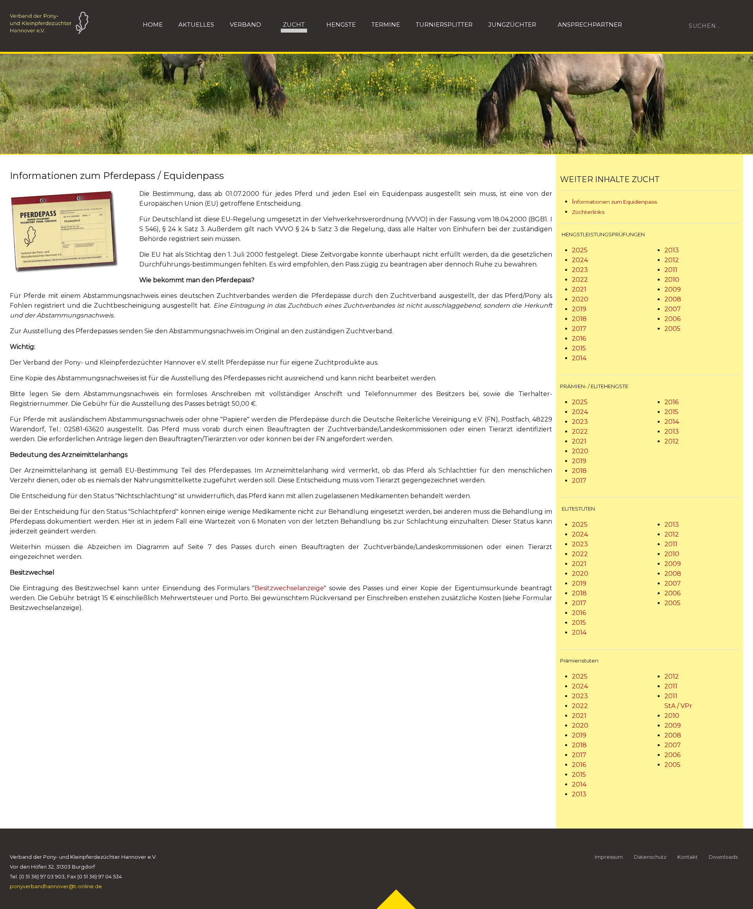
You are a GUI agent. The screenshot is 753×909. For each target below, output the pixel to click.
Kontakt (687, 857)
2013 (671, 250)
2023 (580, 270)
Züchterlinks (588, 212)
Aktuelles (196, 24)
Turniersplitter (444, 24)
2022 (580, 279)
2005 (672, 328)
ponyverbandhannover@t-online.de (56, 886)
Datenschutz (650, 857)
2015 (579, 348)
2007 (672, 309)
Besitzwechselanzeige (289, 588)
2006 (672, 319)
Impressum (609, 857)
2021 (579, 289)
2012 (671, 260)
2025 (579, 250)
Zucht (294, 24)
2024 (580, 260)
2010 (671, 279)
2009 (672, 289)
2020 (580, 299)
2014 (579, 358)
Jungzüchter (512, 24)
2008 (672, 299)
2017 (579, 328)
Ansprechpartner (590, 24)
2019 (579, 309)
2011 (670, 270)
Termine (385, 24)
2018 (579, 319)
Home (153, 24)
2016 (579, 338)
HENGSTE (341, 24)
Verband (245, 24)
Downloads (723, 857)
